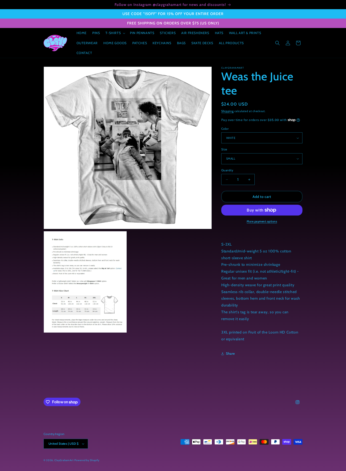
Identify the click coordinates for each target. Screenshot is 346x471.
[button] (115, 33)
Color (225, 128)
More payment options (262, 221)
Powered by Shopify (87, 460)
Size (224, 149)
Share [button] (230, 353)
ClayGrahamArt (64, 460)
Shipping (227, 111)
